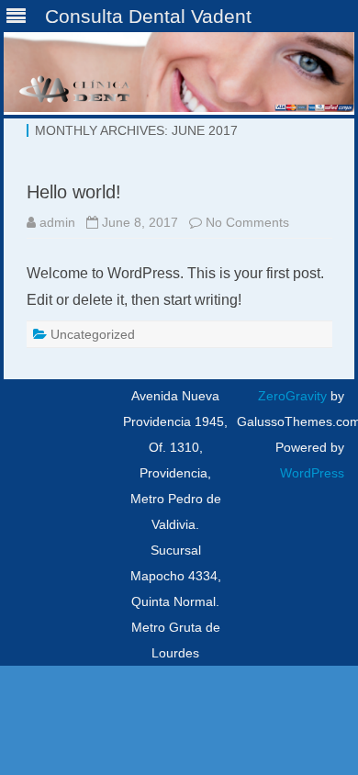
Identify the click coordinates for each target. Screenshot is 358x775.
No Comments (247, 222)
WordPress (312, 473)
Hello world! (74, 192)
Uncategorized (92, 334)
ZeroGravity (292, 395)
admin (57, 222)
